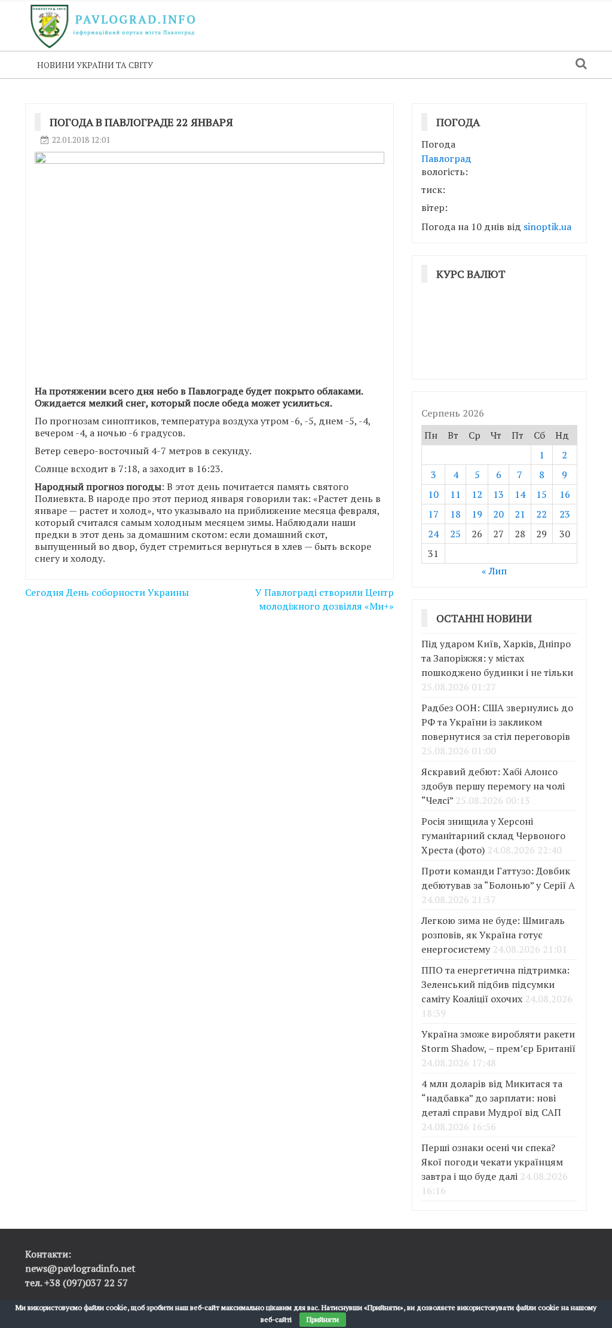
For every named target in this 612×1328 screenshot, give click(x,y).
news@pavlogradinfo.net (80, 1268)
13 (498, 494)
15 (541, 494)
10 (433, 494)
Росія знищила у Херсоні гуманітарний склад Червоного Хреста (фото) (493, 835)
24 (433, 533)
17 (433, 514)
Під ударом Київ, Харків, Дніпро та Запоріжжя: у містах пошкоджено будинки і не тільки (497, 658)
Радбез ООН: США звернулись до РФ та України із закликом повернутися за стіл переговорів (497, 722)
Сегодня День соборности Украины (107, 592)
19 (477, 514)
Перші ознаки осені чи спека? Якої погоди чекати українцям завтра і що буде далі (492, 1162)
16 (564, 494)
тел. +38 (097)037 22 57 (76, 1282)
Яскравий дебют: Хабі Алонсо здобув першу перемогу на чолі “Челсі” (493, 786)
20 (498, 514)
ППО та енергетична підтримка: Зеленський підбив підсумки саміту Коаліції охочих (495, 984)
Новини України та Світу (95, 65)
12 (477, 494)
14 (520, 494)
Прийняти (323, 1319)
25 (455, 533)
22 (541, 514)
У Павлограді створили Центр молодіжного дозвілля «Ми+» (324, 599)
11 (455, 494)
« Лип (494, 570)
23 (564, 514)
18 (455, 514)
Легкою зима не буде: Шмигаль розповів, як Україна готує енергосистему (493, 935)
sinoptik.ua (547, 226)
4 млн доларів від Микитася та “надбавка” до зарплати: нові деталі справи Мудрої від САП (491, 1098)
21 (520, 514)
